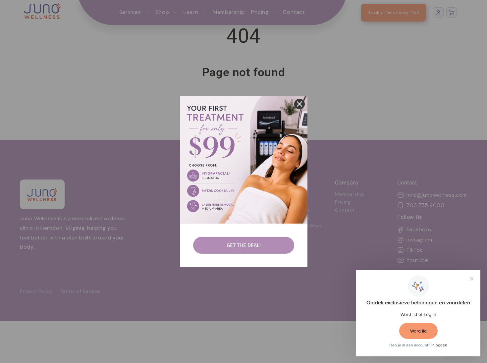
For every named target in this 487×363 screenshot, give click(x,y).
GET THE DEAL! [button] (244, 245)
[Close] (299, 104)
